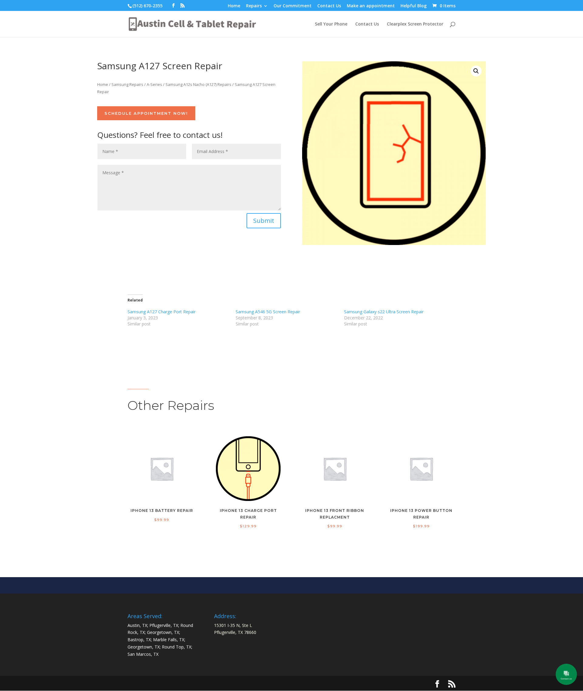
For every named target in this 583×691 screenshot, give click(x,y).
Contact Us (329, 6)
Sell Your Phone (331, 24)
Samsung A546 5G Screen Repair (268, 312)
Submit (263, 220)
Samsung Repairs (127, 84)
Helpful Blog (414, 6)
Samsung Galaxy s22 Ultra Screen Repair (384, 312)
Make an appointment (371, 6)
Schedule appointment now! (146, 113)
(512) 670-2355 (147, 6)
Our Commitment (293, 6)
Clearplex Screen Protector (415, 24)
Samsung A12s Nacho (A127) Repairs (198, 84)
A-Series (154, 84)
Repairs (254, 6)
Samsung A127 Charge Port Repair (162, 312)
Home (234, 6)
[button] (476, 71)
